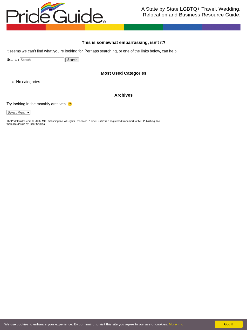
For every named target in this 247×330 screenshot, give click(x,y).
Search (13, 59)
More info (176, 324)
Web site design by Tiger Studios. (26, 123)
